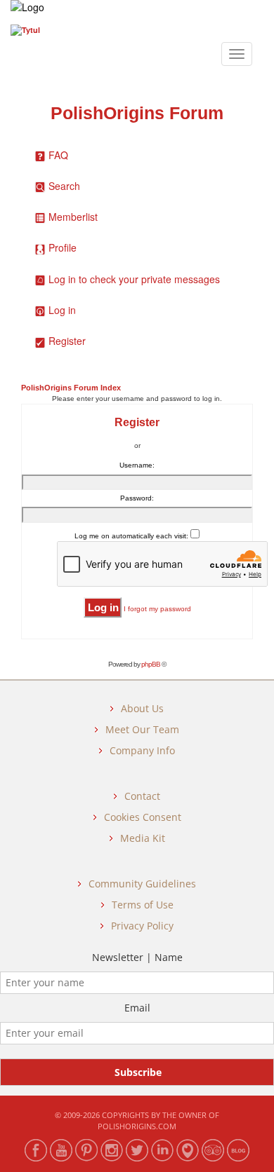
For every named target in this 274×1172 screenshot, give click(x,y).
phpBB (150, 664)
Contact (142, 796)
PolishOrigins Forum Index (71, 387)
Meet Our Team (142, 729)
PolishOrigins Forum (137, 113)
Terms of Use (143, 904)
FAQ (58, 155)
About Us (142, 708)
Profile (62, 247)
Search (64, 186)
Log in (62, 310)
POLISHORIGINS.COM (137, 1126)
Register (67, 341)
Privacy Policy (142, 925)
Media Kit (142, 838)
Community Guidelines (142, 883)
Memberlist (73, 217)
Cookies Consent (142, 817)
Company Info (142, 750)
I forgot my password (157, 609)
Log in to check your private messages (134, 279)
